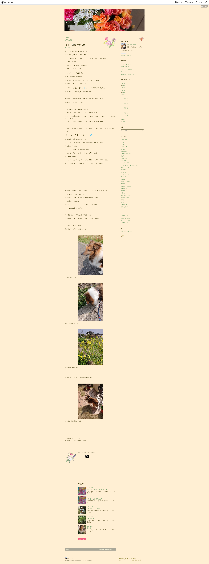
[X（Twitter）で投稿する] (87, 456)
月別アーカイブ (125, 79)
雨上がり (123, 71)
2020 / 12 (126, 98)
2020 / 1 (126, 117)
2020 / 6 (126, 108)
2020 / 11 (126, 100)
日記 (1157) (123, 144)
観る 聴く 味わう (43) (126, 156)
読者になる (204, 6)
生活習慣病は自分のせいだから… (107, 549)
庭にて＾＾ (90, 528)
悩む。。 (68, 549)
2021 (123, 94)
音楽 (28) (123, 179)
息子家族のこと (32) (126, 151)
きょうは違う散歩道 (75, 45)
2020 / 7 (126, 107)
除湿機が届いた (125, 67)
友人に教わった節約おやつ (128, 74)
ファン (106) (124, 176)
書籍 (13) (123, 200)
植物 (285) (123, 170)
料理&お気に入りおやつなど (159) (129, 165)
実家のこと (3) (124, 193)
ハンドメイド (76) (125, 174)
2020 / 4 (126, 112)
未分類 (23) (123, 172)
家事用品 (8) (124, 204)
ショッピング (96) (125, 163)
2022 (123, 92)
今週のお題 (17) (124, 207)
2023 (123, 90)
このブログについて (126, 55)
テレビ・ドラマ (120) (126, 142)
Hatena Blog (77, 560)
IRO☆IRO (73, 19)
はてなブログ (124, 215)
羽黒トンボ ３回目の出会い (129, 69)
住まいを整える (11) (125, 195)
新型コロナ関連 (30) (126, 186)
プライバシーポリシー (126, 231)
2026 (123, 83)
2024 (123, 87)
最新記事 (123, 61)
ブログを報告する (88, 560)
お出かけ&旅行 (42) (126, 153)
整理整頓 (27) (124, 190)
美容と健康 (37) (125, 197)
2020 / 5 (126, 110)
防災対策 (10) (124, 188)
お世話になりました (126, 64)
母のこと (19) (124, 149)
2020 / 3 (126, 113)
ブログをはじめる (125, 218)
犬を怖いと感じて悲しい (95, 499)
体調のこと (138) (125, 167)
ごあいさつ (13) (124, 160)
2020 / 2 (126, 115)
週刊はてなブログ (125, 220)
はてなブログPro (125, 222)
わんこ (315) (124, 139)
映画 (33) (123, 183)
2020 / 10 (126, 102)
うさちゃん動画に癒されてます (97, 489)
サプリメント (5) (125, 202)
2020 (123, 97)
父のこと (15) (124, 146)
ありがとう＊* (91, 518)
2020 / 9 (126, 103)
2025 (123, 85)
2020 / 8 (126, 105)
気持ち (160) (124, 158)
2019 (123, 119)
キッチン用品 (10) (125, 181)
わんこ (68, 47)
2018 (123, 121)
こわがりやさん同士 (93, 508)
